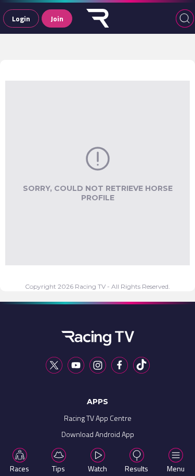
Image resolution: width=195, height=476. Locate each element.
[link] (97, 421)
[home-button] (97, 18)
